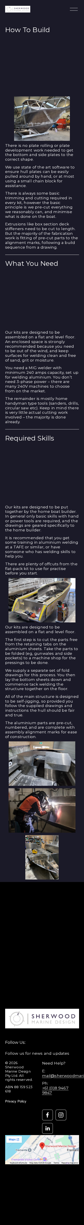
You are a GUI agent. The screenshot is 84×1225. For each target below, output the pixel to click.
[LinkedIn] (47, 1128)
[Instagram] (61, 1115)
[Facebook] (47, 1115)
